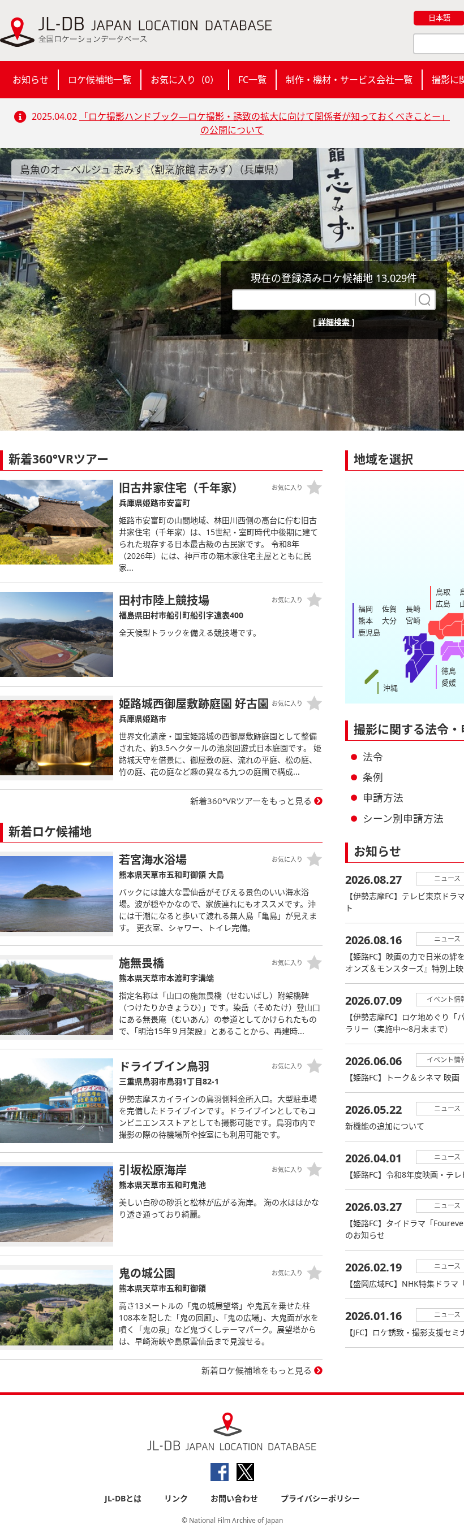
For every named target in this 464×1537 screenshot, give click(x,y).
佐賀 (389, 608)
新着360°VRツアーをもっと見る (251, 800)
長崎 (413, 608)
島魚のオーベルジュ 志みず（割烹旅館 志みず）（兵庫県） (152, 169)
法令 (373, 756)
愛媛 (448, 683)
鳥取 (443, 592)
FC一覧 (252, 79)
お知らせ (30, 79)
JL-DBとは (123, 1498)
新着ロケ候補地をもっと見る (256, 1370)
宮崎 (413, 620)
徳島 (448, 671)
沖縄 (390, 688)
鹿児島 (369, 632)
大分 (389, 620)
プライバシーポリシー (320, 1498)
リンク (176, 1498)
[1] (423, 299)
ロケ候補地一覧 (99, 79)
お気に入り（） (185, 79)
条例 (373, 777)
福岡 (365, 608)
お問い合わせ (234, 1498)
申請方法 (383, 797)
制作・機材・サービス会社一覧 (349, 79)
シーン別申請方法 (403, 818)
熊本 (365, 620)
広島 (443, 603)
